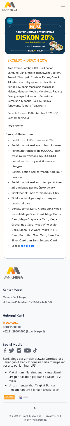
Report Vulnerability (35, 419)
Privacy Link (52, 416)
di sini (56, 390)
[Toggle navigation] (63, 6)
